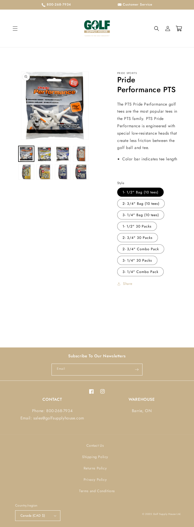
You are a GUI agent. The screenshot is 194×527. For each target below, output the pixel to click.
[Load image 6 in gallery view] (44, 172)
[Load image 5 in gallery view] (26, 172)
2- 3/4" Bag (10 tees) (141, 203)
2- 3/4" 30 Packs (138, 237)
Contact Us (95, 445)
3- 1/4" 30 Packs (137, 260)
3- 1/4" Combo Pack (140, 271)
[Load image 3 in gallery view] (62, 154)
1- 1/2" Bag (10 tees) (140, 192)
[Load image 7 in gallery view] (62, 172)
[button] (15, 28)
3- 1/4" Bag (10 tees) (141, 214)
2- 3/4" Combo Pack (141, 249)
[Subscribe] (136, 369)
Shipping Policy (95, 456)
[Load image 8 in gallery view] (81, 172)
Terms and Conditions (97, 490)
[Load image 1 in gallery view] (26, 154)
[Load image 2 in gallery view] (44, 154)
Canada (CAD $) (32, 515)
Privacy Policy (95, 479)
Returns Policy (95, 468)
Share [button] (127, 283)
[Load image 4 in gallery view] (81, 154)
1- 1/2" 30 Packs (137, 226)
